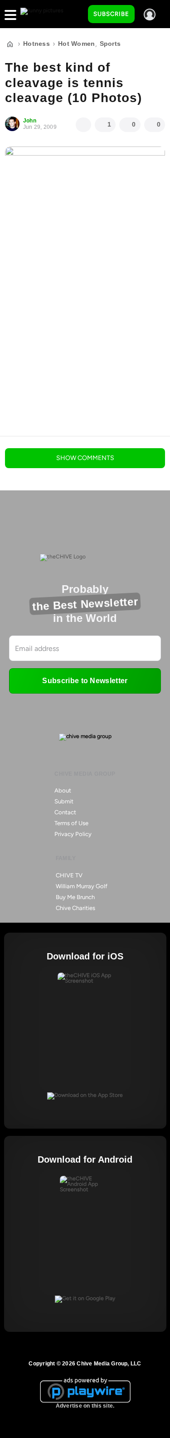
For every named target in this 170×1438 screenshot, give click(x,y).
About (62, 790)
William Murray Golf (81, 886)
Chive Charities (75, 908)
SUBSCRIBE (111, 13)
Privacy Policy (73, 834)
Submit (63, 801)
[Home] (10, 44)
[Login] (149, 14)
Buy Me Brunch (75, 897)
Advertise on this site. (85, 1406)
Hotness (36, 43)
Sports (110, 43)
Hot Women (76, 43)
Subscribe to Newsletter (84, 681)
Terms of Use (71, 823)
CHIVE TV (69, 875)
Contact (65, 812)
